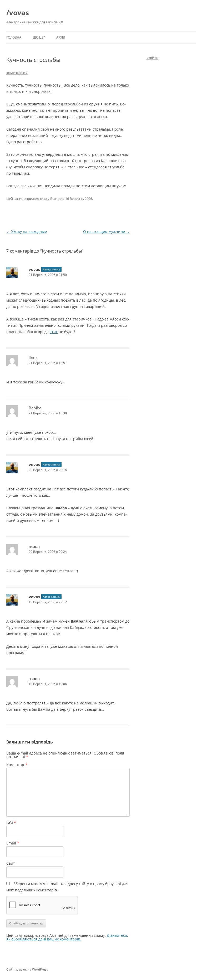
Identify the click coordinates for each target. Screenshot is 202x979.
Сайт (10, 863)
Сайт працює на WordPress (27, 969)
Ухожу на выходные (26, 231)
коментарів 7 (17, 72)
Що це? (39, 37)
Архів (60, 37)
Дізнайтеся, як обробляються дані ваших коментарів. (67, 937)
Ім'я (11, 822)
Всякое (56, 198)
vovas (34, 269)
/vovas (17, 12)
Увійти (153, 57)
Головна (13, 37)
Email (12, 843)
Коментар (16, 764)
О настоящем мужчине (106, 231)
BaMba (35, 407)
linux (33, 357)
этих (54, 331)
